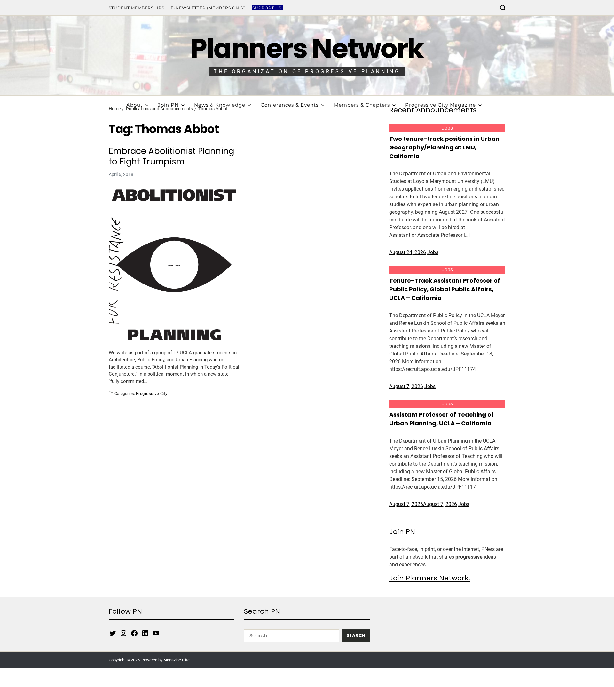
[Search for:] (290, 636)
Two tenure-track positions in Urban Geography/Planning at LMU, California (444, 147)
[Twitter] (112, 633)
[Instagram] (123, 633)
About (134, 105)
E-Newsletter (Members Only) (208, 7)
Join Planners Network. (429, 578)
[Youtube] (156, 633)
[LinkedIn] (145, 633)
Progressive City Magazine (440, 105)
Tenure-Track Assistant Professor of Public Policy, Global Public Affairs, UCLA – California (444, 289)
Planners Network (306, 48)
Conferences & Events (290, 105)
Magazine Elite (176, 660)
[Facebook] (134, 633)
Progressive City (152, 393)
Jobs (447, 128)
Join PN (168, 105)
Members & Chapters (362, 105)
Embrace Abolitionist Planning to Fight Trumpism (171, 156)
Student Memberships (136, 7)
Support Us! (267, 7)
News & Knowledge (219, 105)
